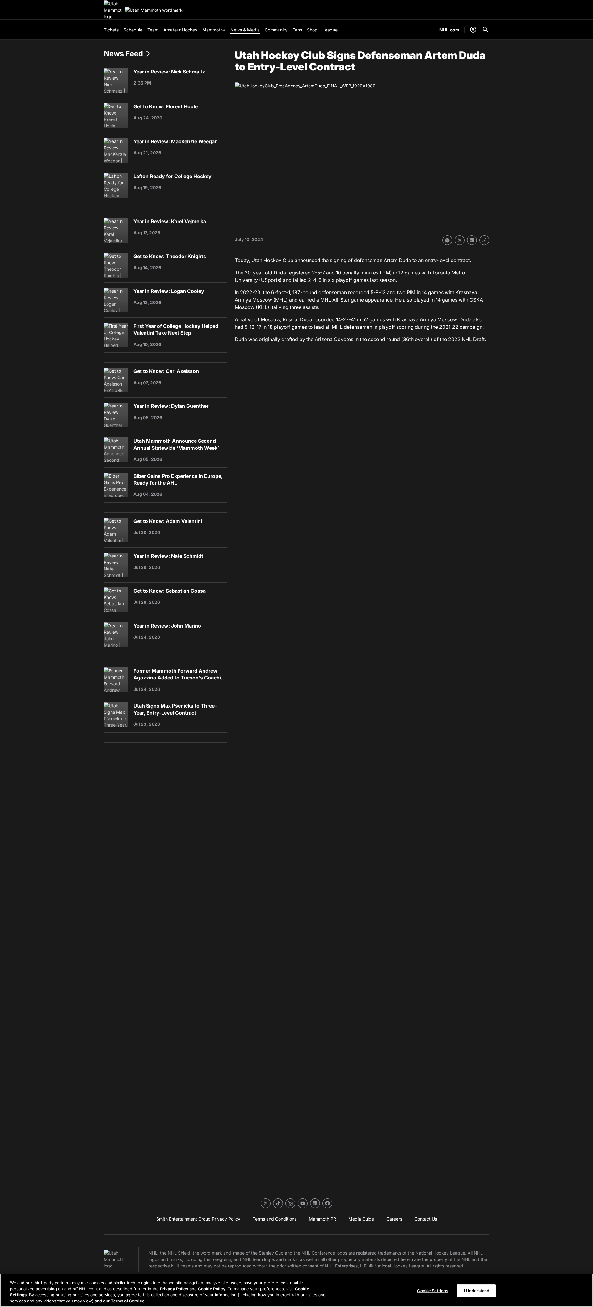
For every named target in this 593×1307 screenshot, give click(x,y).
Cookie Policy (211, 1288)
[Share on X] (460, 240)
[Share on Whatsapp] (447, 240)
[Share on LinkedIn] (472, 240)
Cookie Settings (432, 1290)
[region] (296, 1290)
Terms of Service (128, 1300)
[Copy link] (484, 240)
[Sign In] (473, 29)
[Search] (485, 29)
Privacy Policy (174, 1288)
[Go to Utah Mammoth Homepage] (113, 10)
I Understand (477, 1290)
